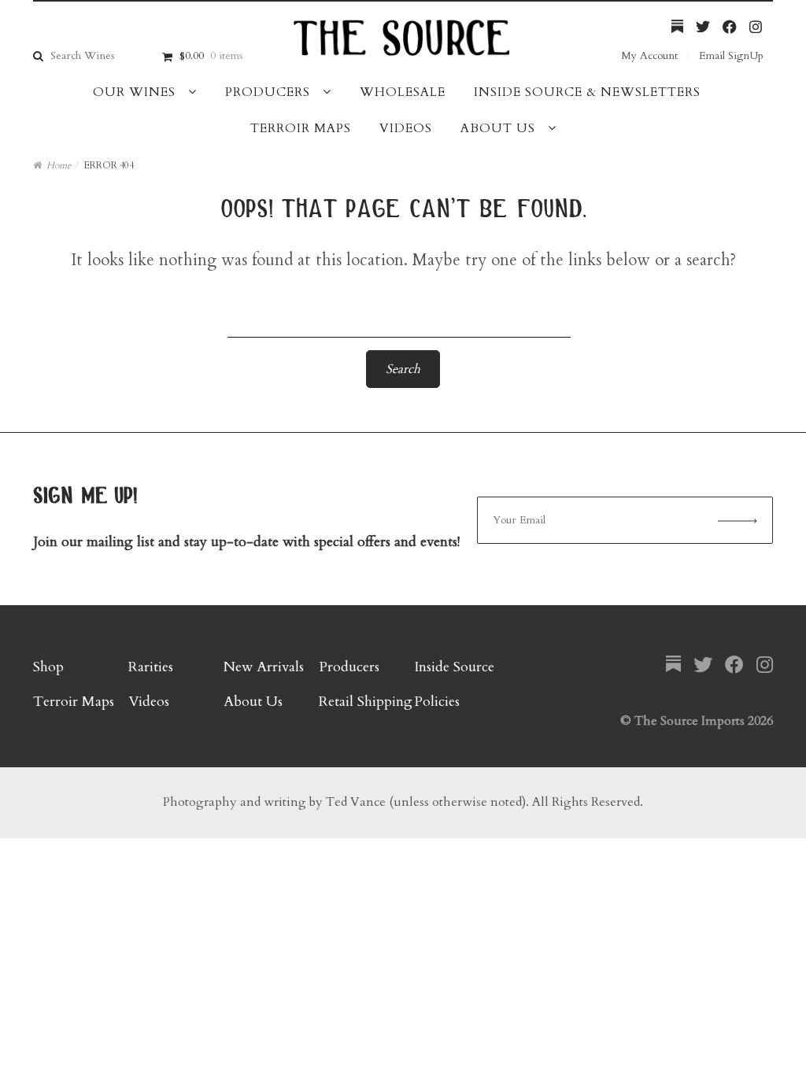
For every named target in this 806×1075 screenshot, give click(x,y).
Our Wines (134, 92)
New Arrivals (264, 667)
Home (58, 165)
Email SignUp (731, 55)
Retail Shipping (365, 701)
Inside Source (454, 667)
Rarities (150, 667)
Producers (267, 92)
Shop (48, 667)
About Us (497, 128)
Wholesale (403, 92)
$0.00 (210, 55)
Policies (437, 701)
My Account (649, 55)
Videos (405, 128)
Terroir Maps (300, 128)
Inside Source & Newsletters (587, 92)
